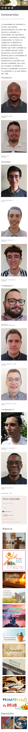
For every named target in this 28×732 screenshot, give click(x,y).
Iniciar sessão (8, 515)
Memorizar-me (7, 511)
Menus (22, 19)
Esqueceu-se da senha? (8, 519)
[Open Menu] (4, 3)
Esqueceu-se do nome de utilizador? (12, 521)
